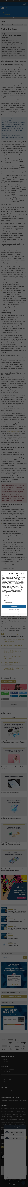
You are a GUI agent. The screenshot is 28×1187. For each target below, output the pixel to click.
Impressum (22, 614)
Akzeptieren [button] (14, 606)
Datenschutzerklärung (15, 614)
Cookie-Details (7, 614)
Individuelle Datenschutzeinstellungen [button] (14, 611)
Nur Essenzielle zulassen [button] (14, 609)
